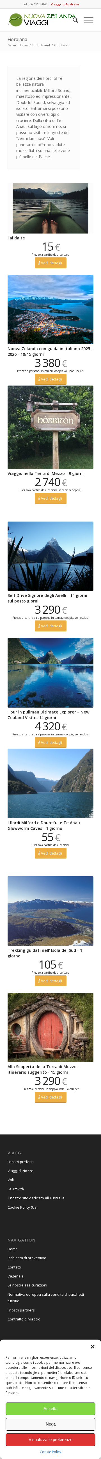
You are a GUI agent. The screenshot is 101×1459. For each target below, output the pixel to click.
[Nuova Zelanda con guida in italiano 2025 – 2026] (50, 310)
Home (13, 1248)
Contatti (14, 1267)
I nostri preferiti (21, 1161)
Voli (11, 1179)
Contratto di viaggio (24, 1319)
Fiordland (17, 39)
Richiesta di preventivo (27, 1257)
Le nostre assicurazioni (27, 1285)
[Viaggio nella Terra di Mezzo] (50, 427)
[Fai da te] (50, 208)
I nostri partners (21, 1310)
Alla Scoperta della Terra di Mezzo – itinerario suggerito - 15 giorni (44, 1069)
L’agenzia (16, 1276)
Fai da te (16, 238)
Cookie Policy (50, 1451)
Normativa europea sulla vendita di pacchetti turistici (46, 1297)
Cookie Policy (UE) (22, 1207)
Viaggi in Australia (65, 4)
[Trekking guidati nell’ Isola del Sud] (50, 911)
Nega (51, 1424)
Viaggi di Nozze (20, 1170)
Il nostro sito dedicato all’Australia (36, 1197)
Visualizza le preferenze (50, 1439)
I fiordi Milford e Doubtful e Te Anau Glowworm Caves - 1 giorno (44, 825)
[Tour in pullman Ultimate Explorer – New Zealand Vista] (50, 673)
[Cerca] (72, 20)
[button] (92, 1346)
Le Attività (16, 1188)
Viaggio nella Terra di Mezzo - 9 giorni (46, 473)
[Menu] (85, 20)
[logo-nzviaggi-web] (42, 20)
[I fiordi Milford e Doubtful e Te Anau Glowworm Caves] (50, 783)
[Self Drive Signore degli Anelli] (50, 556)
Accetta (50, 1408)
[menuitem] (72, 20)
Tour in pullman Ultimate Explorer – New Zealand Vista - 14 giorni (48, 714)
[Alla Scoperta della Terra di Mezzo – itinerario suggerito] (50, 1027)
